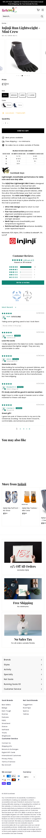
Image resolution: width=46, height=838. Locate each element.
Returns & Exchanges (10, 749)
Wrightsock (6, 736)
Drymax (5, 714)
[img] (7, 313)
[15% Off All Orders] (23, 552)
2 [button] (20, 429)
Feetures (5, 717)
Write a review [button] (23, 282)
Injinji (22, 484)
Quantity (6, 119)
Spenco (26, 711)
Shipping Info (7, 746)
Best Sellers (6, 705)
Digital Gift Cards (8, 752)
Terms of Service (8, 762)
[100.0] (17, 295)
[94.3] (27, 295)
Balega (4, 708)
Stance (4, 726)
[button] (13, 267)
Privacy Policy (7, 759)
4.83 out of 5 (28, 260)
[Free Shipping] (23, 588)
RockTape (27, 708)
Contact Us (6, 743)
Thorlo (4, 733)
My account (6, 765)
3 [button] (23, 429)
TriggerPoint (28, 705)
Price (4, 79)
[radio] (5, 95)
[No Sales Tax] (23, 625)
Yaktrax (26, 714)
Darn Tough (6, 711)
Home (4, 23)
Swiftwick (5, 730)
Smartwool (6, 723)
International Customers (11, 755)
